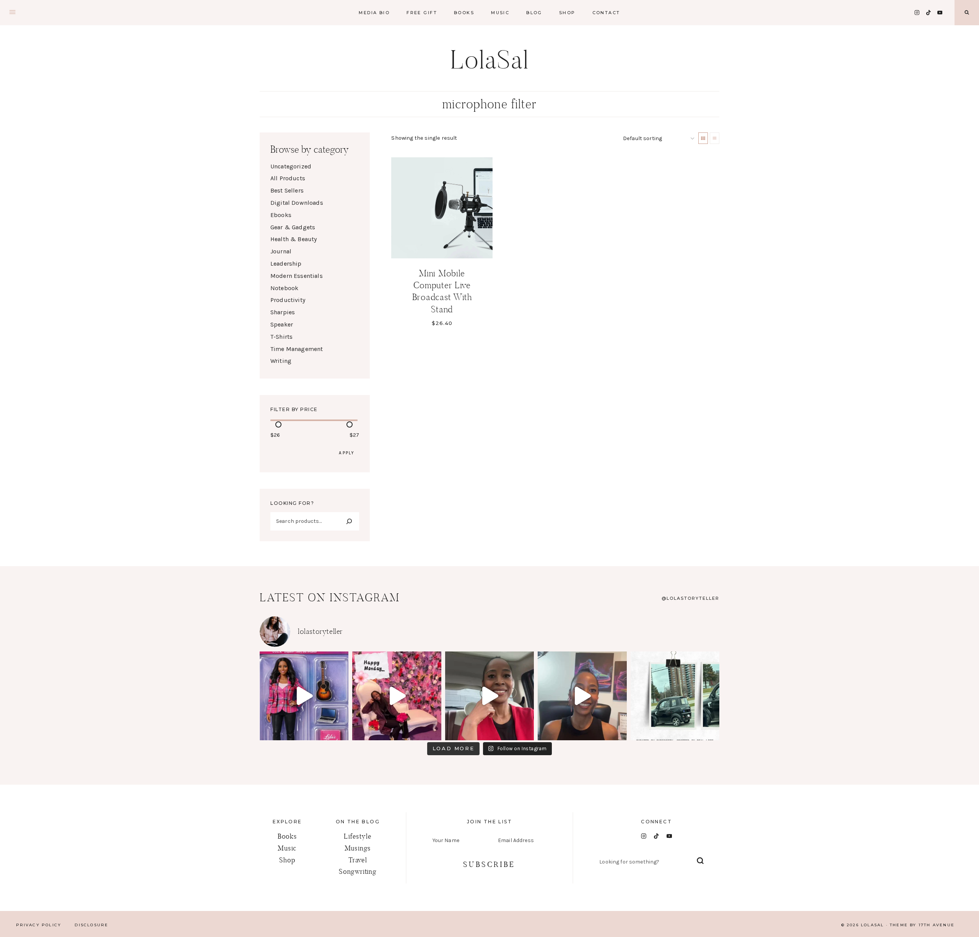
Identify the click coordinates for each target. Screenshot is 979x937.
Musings (358, 848)
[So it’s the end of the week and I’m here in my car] (489, 695)
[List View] (714, 138)
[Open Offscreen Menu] (12, 12)
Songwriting (358, 871)
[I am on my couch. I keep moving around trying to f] (396, 695)
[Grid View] (703, 138)
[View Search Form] (967, 12)
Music (500, 12)
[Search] (349, 521)
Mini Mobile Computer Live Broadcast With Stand (442, 291)
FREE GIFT (422, 12)
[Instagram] (917, 12)
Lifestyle (357, 836)
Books (287, 836)
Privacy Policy (39, 924)
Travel (357, 859)
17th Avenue (937, 924)
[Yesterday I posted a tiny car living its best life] (582, 695)
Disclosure (91, 924)
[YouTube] (940, 12)
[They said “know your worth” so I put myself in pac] (304, 695)
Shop (567, 12)
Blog (534, 12)
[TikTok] (928, 12)
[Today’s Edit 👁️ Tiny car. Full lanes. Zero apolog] (675, 695)
